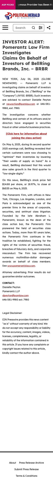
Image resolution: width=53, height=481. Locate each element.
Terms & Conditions (26, 475)
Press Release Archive (31, 462)
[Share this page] (49, 28)
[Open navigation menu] (5, 28)
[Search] (33, 27)
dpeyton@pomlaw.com (15, 295)
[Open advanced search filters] (40, 27)
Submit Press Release (26, 469)
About (12, 462)
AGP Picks (8, 4)
